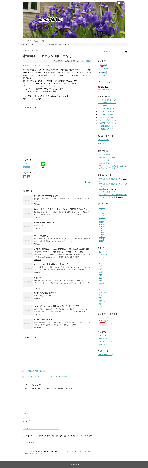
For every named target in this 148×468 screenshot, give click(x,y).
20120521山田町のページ (107, 114)
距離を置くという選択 (107, 157)
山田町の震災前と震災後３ (45, 293)
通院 (100, 298)
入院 (100, 266)
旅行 (100, 278)
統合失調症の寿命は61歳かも (109, 179)
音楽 (100, 307)
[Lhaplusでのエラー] (28, 240)
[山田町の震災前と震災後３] (28, 297)
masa (89, 182)
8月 (102, 210)
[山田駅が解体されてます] (28, 324)
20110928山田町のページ (107, 106)
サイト (25, 428)
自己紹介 (68, 44)
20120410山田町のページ (107, 111)
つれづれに (38, 278)
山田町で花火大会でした (44, 222)
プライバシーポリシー (39, 44)
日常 (100, 281)
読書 (100, 295)
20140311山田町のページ (107, 126)
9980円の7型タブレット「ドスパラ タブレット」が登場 (46, 376)
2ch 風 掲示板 (103, 140)
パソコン (81, 61)
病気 (100, 289)
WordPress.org (104, 344)
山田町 (88, 61)
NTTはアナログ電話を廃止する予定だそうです (53, 264)
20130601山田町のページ (107, 123)
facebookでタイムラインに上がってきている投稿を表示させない (60, 209)
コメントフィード (105, 341)
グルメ (101, 257)
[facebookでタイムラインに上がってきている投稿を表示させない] (28, 213)
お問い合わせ (25, 44)
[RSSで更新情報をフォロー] (122, 2)
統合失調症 (103, 292)
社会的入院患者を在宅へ (55, 44)
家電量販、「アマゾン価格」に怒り (36, 65)
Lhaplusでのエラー (42, 236)
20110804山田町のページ (107, 103)
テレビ (101, 260)
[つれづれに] (28, 282)
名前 (25, 413)
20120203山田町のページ (107, 108)
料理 (100, 275)
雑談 (100, 304)
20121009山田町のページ (107, 120)
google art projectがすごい (46, 196)
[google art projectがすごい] (28, 200)
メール (26, 421)
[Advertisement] (40, 134)
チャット (101, 143)
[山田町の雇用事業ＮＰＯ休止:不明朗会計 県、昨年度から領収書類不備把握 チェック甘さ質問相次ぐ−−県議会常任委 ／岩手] (28, 253)
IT (100, 252)
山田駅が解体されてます (44, 319)
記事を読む (37, 204)
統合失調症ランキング (105, 90)
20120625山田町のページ (107, 117)
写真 (100, 269)
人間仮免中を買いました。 (36, 371)
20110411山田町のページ (107, 100)
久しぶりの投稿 (105, 154)
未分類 (101, 283)
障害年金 (102, 301)
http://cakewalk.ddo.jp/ (105, 355)
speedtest (102, 189)
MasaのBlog (76, 464)
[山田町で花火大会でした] (28, 227)
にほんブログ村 (103, 68)
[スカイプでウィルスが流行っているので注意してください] (28, 310)
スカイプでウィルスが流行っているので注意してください (57, 306)
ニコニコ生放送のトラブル (109, 163)
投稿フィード (104, 338)
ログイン (102, 335)
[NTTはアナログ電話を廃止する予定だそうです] (28, 268)
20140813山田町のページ (107, 129)
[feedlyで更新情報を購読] (119, 2)
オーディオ (103, 254)
